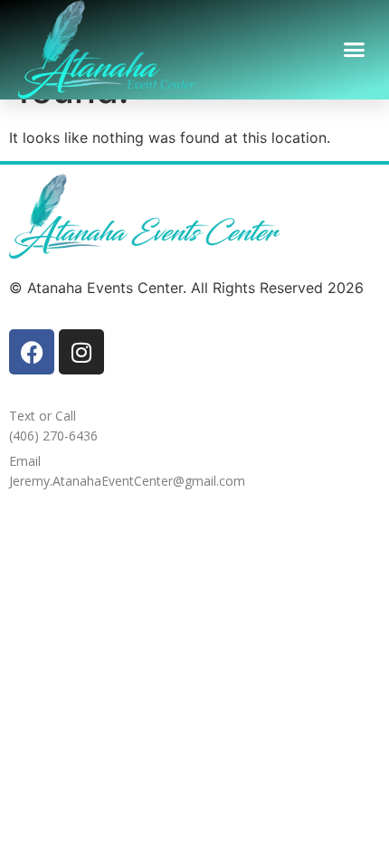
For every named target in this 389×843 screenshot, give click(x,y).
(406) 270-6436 (53, 435)
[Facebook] (31, 351)
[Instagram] (81, 351)
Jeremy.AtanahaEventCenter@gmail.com (127, 480)
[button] (354, 50)
